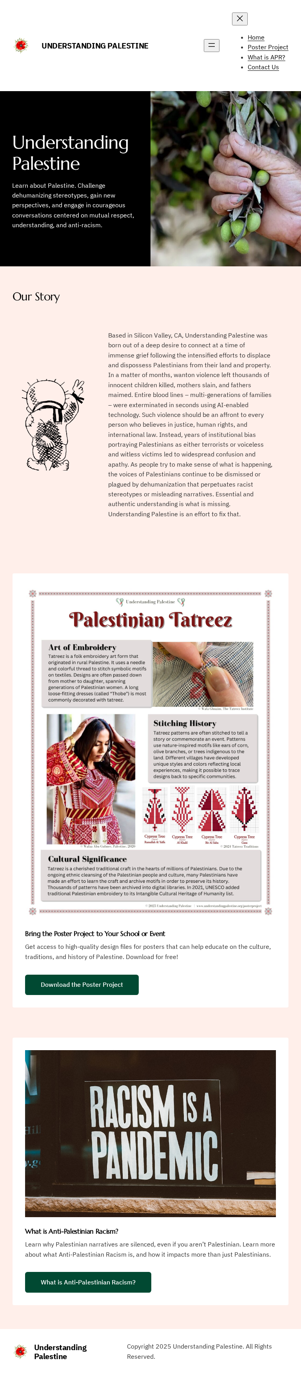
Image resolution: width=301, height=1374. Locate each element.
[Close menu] (240, 19)
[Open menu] (211, 45)
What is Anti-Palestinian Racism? (88, 1282)
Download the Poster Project (82, 984)
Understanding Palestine (95, 45)
